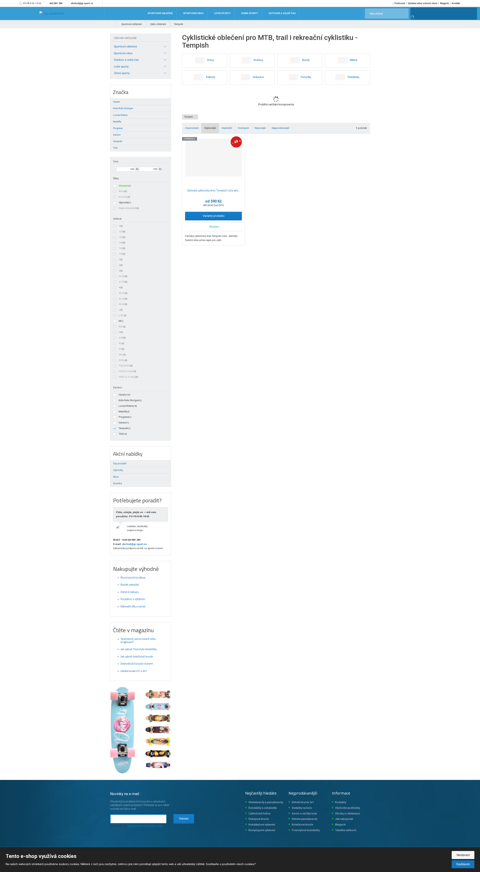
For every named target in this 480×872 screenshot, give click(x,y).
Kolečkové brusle (302, 824)
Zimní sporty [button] (249, 13)
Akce (121, 191)
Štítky (116, 178)
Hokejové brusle (258, 818)
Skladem (123, 185)
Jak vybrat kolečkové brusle (137, 656)
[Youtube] (99, 3)
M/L (121, 326)
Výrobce (117, 387)
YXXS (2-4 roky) (127, 376)
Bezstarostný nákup (133, 577)
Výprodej (123, 202)
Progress (124, 417)
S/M (121, 337)
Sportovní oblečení (125, 46)
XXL (121, 354)
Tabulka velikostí (345, 830)
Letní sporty (121, 66)
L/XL (121, 315)
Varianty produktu (213, 216)
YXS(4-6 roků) (126, 371)
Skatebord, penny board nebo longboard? (138, 640)
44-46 (122, 304)
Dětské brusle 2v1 (303, 802)
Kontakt (456, 3)
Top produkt (119, 463)
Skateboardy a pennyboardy (265, 802)
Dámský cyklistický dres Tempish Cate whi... (213, 190)
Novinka (123, 196)
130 (121, 237)
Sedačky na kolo (302, 807)
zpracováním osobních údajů (145, 826)
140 (121, 242)
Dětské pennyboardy (304, 818)
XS (120, 348)
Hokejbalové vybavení (261, 824)
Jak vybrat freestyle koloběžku (139, 649)
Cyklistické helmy (259, 813)
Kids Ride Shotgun (129, 400)
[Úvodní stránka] (51, 13)
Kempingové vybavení (261, 830)
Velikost (117, 219)
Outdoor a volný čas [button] (282, 13)
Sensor (122, 422)
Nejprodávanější (127, 208)
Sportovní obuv (123, 53)
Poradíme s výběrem (133, 599)
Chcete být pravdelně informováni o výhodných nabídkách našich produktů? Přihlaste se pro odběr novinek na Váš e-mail (139, 801)
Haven (122, 394)
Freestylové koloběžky (306, 830)
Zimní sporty (122, 73)
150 (121, 253)
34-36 (122, 276)
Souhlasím (463, 864)
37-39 (122, 281)
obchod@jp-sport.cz (134, 544)
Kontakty (340, 802)
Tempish (189, 117)
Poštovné (399, 3)
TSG (121, 433)
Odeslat (183, 818)
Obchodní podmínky (347, 807)
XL (120, 343)
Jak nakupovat (344, 818)
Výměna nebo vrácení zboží (422, 3)
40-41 (122, 293)
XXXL (121, 360)
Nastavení (463, 855)
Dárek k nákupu (130, 592)
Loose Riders (126, 405)
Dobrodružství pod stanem (137, 663)
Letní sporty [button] (222, 13)
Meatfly (123, 411)
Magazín (444, 3)
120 (121, 231)
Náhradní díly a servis (133, 606)
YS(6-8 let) (124, 365)
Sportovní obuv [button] (193, 13)
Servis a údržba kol (303, 813)
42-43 (122, 298)
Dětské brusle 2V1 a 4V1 (134, 671)
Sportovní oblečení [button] (160, 13)
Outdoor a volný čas (126, 60)
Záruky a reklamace (347, 813)
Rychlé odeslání (130, 584)
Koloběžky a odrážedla (262, 807)
